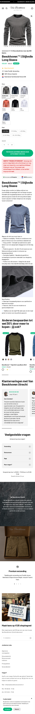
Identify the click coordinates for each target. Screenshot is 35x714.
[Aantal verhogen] (12, 145)
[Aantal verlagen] (4, 145)
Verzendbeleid (6, 667)
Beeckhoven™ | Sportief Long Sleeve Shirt (14, 365)
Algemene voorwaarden (5, 652)
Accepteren (7, 709)
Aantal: (4, 141)
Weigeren (17, 709)
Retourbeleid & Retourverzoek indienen (6, 658)
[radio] (6, 92)
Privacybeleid (6, 663)
